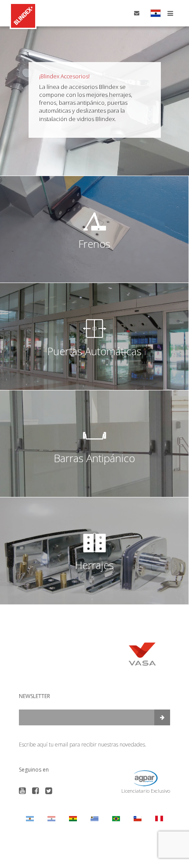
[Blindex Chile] (138, 818)
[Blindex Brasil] (116, 818)
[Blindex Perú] (159, 818)
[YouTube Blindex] (22, 791)
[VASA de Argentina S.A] (29, 818)
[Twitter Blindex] (48, 791)
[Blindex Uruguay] (94, 818)
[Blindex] (23, 16)
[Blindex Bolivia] (73, 818)
